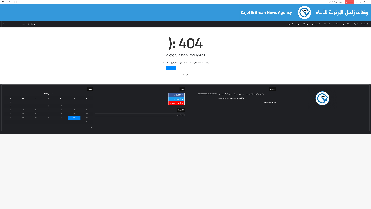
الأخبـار (356, 24)
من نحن (298, 24)
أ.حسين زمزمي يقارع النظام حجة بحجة (334, 2)
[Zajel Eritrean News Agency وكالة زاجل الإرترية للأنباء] (304, 12)
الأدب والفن (316, 24)
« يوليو (91, 127)
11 (74, 110)
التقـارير (336, 24)
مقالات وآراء (346, 24)
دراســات (306, 24)
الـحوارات (327, 24)
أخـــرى (290, 24)
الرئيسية (364, 24)
